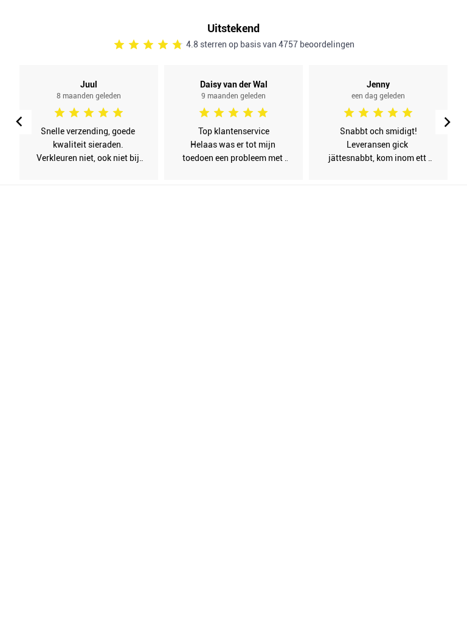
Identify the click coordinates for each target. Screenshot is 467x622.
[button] (447, 122)
